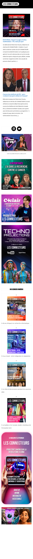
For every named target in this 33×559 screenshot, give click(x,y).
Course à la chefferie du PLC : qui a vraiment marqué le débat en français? (15, 95)
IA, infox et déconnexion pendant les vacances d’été (16, 390)
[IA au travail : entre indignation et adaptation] (16, 339)
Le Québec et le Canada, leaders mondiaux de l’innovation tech (16, 426)
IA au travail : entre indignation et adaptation (16, 356)
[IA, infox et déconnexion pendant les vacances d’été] (16, 372)
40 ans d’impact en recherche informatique (16, 323)
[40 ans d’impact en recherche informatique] (16, 307)
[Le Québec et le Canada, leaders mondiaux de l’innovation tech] (16, 408)
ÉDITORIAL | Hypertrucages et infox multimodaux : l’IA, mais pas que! (15, 40)
